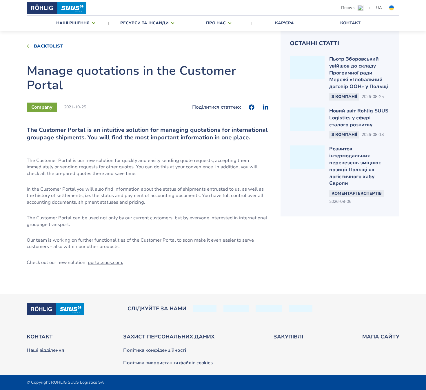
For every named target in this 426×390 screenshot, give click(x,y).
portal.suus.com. (105, 262)
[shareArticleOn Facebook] (251, 107)
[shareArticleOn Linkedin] (265, 107)
